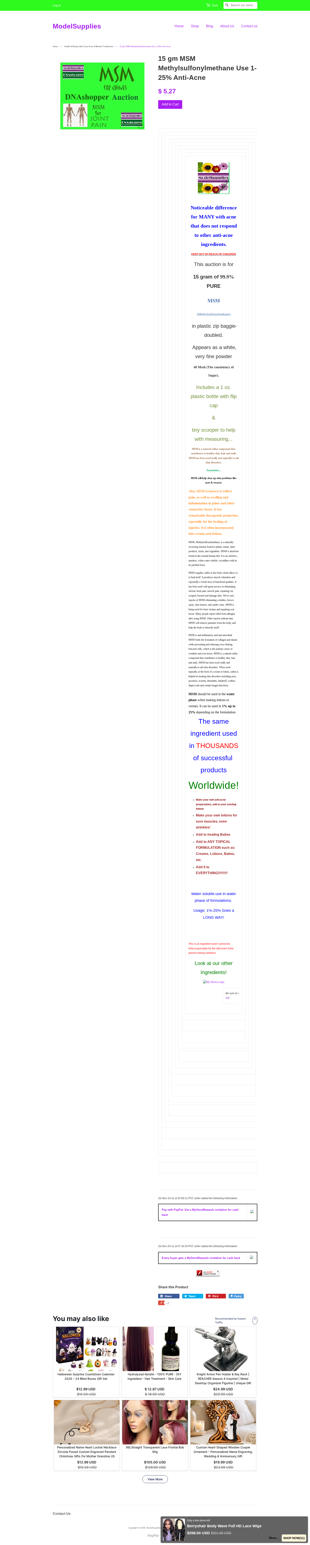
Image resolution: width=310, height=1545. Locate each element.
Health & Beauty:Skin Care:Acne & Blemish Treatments (88, 46)
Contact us (249, 26)
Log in (57, 5)
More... (275, 1538)
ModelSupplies (77, 26)
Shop (195, 26)
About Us (227, 26)
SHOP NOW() (295, 1538)
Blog (209, 26)
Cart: (215, 5)
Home (179, 26)
